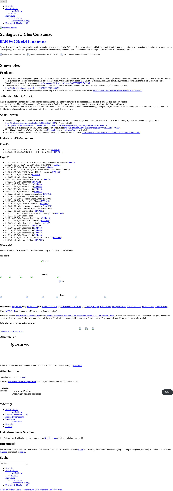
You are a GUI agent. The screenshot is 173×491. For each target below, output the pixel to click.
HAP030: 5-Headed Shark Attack (23, 41)
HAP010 (47, 194)
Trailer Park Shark (49, 306)
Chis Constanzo (134, 306)
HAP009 (56, 172)
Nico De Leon (148, 306)
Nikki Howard (161, 306)
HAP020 (55, 149)
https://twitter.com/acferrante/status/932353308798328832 (30, 123)
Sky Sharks (17, 306)
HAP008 (49, 167)
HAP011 (58, 152)
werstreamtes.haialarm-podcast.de (22, 381)
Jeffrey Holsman (119, 306)
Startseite (9, 6)
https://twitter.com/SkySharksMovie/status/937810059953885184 (92, 128)
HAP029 (71, 162)
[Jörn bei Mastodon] (65, 297)
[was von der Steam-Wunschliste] (89, 297)
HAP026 (46, 179)
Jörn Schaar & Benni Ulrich (28, 316)
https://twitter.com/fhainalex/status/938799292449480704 (117, 90)
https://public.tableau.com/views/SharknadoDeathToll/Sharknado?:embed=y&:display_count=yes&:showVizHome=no (56, 125)
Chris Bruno (105, 306)
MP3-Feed (10, 311)
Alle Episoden (11, 8)
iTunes (22, 452)
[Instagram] (14, 277)
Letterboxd (21, 377)
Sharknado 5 (32, 306)
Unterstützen (16, 18)
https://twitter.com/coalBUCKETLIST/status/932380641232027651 (111, 132)
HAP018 (38, 189)
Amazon (3, 452)
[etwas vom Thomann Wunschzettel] (73, 277)
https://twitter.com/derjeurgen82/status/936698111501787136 (64, 83)
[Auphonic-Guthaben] (114, 297)
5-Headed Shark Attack (71, 306)
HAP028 (38, 191)
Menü (3, 1)
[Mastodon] (93, 328)
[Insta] (86, 328)
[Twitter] (4, 277)
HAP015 (39, 211)
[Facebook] (25, 277)
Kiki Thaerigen (50, 438)
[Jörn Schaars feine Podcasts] (13, 297)
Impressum (10, 16)
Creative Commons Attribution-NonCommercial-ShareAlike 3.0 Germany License (80, 316)
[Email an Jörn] (49, 297)
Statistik (14, 13)
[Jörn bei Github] (33, 297)
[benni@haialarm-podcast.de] (43, 277)
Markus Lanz (53, 130)
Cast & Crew (16, 11)
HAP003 (38, 184)
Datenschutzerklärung (20, 21)
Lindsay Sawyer (92, 306)
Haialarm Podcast (7, 490)
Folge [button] (167, 392)
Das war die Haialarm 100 (16, 23)
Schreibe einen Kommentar (11, 331)
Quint (80, 449)
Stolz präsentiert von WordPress (48, 490)
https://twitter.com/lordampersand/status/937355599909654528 (32, 88)
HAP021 (56, 165)
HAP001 (36, 182)
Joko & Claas (70, 130)
